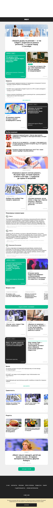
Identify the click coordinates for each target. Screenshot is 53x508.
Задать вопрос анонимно (26, 306)
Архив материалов (32, 488)
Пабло (45, 485)
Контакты (14, 485)
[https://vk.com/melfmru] (22, 480)
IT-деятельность (20, 488)
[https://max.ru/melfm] (38, 480)
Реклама (21, 485)
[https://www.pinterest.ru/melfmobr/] (30, 480)
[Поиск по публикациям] (1, 19)
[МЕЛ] (26, 19)
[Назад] (43, 303)
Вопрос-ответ (10, 288)
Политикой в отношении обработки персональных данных (31, 501)
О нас (8, 485)
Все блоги (26, 386)
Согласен (26, 504)
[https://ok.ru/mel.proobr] (34, 480)
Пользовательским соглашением (34, 500)
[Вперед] (46, 303)
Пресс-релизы (29, 485)
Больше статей (26, 469)
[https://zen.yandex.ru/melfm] (19, 480)
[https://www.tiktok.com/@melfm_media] (26, 480)
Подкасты (38, 485)
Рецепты (9, 415)
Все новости (26, 100)
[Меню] (51, 19)
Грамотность (10, 390)
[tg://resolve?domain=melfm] (15, 480)
